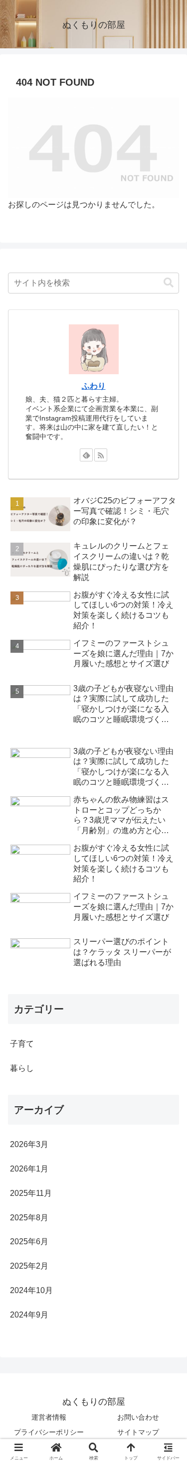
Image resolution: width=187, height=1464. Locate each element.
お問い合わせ (138, 1417)
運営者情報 (48, 1417)
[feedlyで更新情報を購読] (86, 454)
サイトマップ (138, 1432)
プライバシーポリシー (49, 1432)
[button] (169, 283)
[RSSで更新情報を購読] (100, 454)
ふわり (94, 386)
